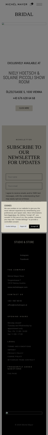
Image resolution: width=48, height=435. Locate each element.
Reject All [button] (23, 226)
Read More (12, 215)
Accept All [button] (34, 226)
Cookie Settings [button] (11, 226)
